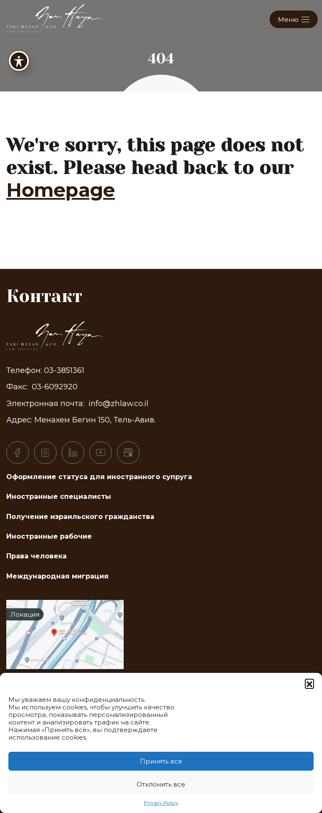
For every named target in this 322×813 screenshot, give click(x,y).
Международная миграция (57, 576)
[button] (309, 683)
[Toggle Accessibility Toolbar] (19, 61)
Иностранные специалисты (58, 496)
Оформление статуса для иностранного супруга (99, 477)
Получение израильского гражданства (80, 517)
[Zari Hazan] (54, 17)
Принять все (161, 761)
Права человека (36, 556)
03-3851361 (64, 370)
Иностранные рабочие (49, 536)
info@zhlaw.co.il (118, 403)
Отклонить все (161, 784)
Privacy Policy (161, 803)
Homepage (60, 189)
